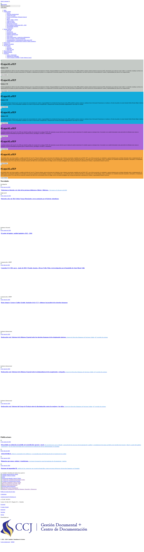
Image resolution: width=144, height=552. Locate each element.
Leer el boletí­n (4, 136)
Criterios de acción (11, 15)
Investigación (10, 32)
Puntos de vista (10, 49)
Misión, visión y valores (12, 19)
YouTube (3, 512)
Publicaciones (7, 42)
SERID (12, 542)
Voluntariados (10, 27)
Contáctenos (3, 494)
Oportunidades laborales (12, 26)
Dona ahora (4, 4)
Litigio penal (10, 36)
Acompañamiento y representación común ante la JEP (19, 40)
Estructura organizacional (13, 14)
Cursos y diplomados (12, 55)
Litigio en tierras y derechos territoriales (16, 38)
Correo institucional (5, 542)
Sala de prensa (7, 45)
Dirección (9, 30)
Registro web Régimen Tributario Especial (17, 17)
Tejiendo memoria (8, 52)
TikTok (2, 514)
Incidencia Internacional (12, 34)
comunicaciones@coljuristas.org (8, 497)
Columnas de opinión (9, 44)
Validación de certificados (13, 56)
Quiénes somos (7, 11)
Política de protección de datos (8, 491)
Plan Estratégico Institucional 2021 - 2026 (16, 25)
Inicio (5, 10)
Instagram (3, 509)
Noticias (8, 46)
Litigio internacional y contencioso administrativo (18, 37)
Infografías (9, 48)
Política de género (11, 22)
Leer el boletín (4, 74)
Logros (8, 18)
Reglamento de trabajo (12, 23)
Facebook (3, 504)
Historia (8, 13)
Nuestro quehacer (8, 29)
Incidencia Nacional (11, 33)
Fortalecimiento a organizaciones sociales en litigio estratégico (21, 41)
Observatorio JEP (8, 50)
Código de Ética (10, 21)
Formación (6, 53)
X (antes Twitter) (5, 507)
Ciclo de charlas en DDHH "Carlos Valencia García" (19, 57)
